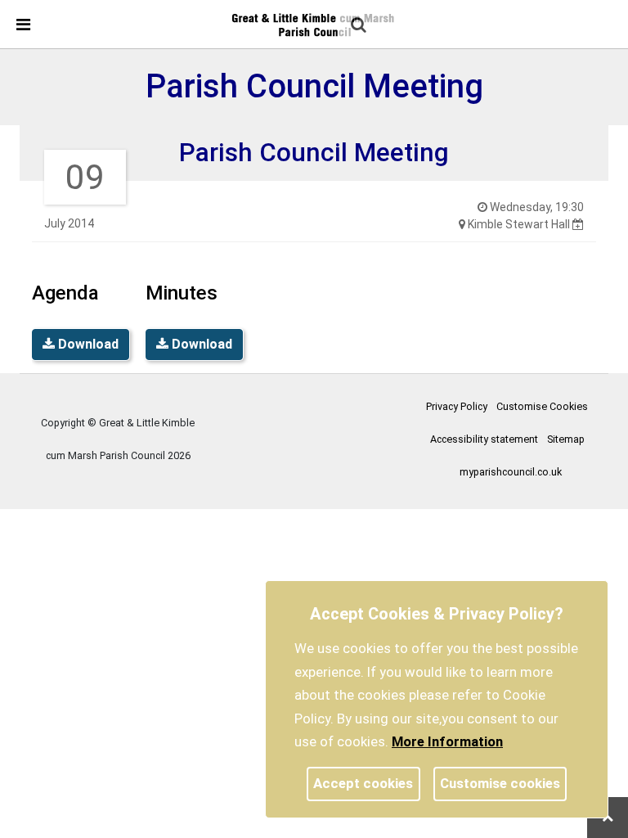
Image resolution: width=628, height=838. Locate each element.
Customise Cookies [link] (542, 406)
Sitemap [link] (566, 439)
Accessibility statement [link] (484, 439)
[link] (313, 23)
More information (447, 741)
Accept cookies (363, 783)
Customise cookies (500, 783)
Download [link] (87, 344)
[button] (360, 26)
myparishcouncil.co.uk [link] (511, 472)
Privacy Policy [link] (456, 406)
